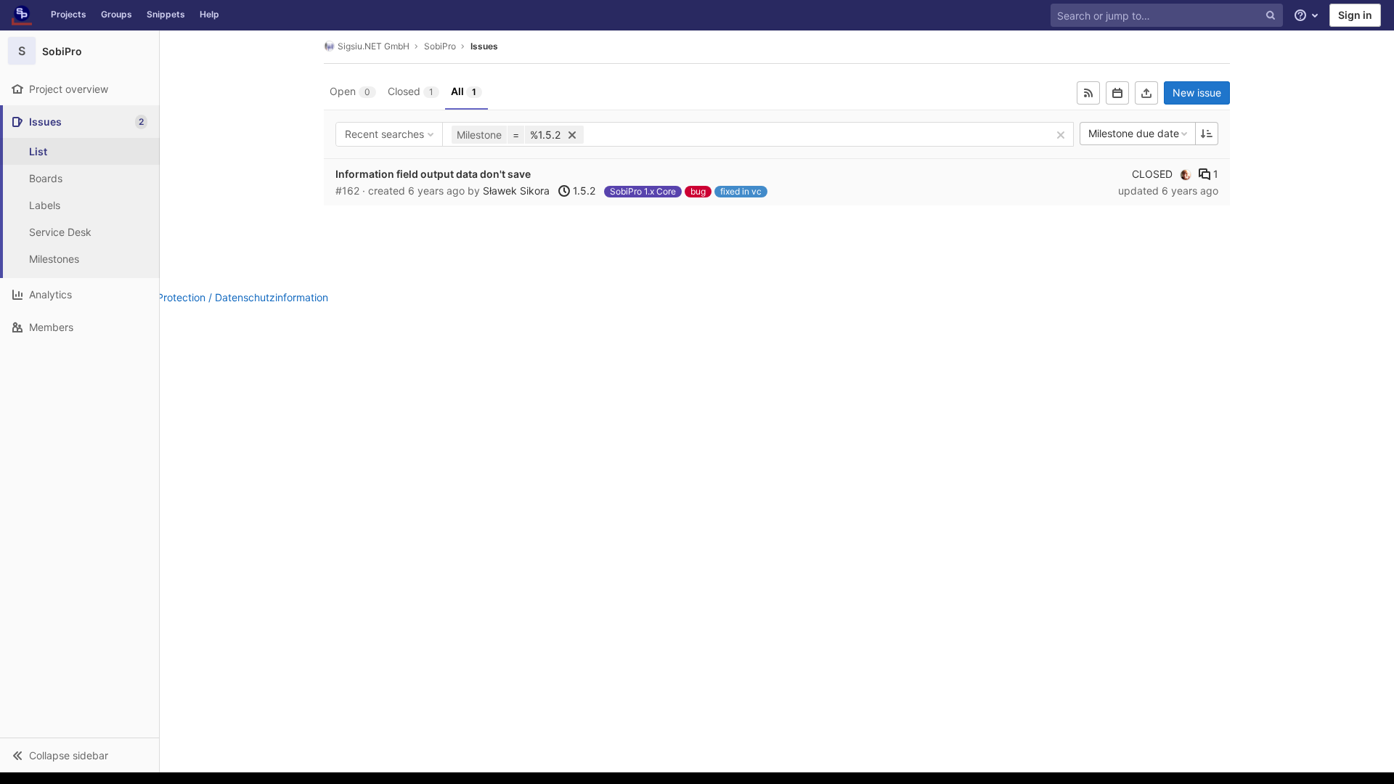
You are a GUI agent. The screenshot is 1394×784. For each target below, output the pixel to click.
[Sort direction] (1206, 133)
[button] (79, 755)
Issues (484, 46)
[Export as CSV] (1146, 93)
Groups (116, 14)
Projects (68, 14)
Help (209, 14)
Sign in (1355, 15)
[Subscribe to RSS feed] (1088, 93)
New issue (1197, 92)
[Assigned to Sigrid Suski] (1185, 174)
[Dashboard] (22, 15)
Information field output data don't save (433, 174)
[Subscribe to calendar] (1117, 93)
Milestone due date (1133, 133)
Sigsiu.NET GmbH (373, 46)
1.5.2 (582, 190)
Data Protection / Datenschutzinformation (229, 297)
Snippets (166, 14)
